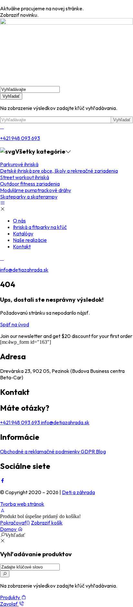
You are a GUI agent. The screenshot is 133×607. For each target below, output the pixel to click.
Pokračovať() (15, 522)
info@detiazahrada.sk (24, 269)
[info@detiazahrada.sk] (2, 258)
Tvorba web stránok (22, 504)
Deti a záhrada (78, 492)
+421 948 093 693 (20, 138)
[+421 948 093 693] (2, 126)
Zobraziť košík (47, 522)
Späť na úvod (14, 324)
